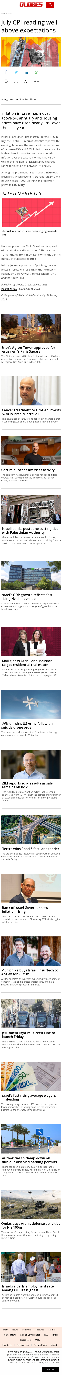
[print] (6, 82)
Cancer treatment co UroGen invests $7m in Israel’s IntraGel (31, 412)
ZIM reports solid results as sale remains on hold (27, 785)
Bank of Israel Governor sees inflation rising (25, 909)
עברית (37, 1339)
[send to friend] (16, 82)
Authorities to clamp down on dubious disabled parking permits (29, 1160)
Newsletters (10, 1334)
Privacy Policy (40, 1344)
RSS (46, 1334)
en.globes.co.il (9, 288)
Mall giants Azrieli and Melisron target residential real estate (27, 663)
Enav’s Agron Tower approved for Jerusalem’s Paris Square (28, 349)
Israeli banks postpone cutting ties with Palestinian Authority (30, 530)
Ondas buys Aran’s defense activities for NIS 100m (30, 1225)
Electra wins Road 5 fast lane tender (30, 849)
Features (40, 1329)
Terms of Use (23, 1344)
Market (51, 1329)
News (9, 13)
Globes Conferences (30, 1334)
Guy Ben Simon (28, 99)
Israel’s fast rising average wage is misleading (28, 1097)
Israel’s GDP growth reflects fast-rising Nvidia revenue (27, 597)
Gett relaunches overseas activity (28, 470)
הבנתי (50, 1369)
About (54, 1344)
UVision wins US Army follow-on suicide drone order (27, 725)
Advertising (7, 1344)
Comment (26, 1329)
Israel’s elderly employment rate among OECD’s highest (28, 1288)
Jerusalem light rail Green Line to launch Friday (28, 1035)
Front (3, 13)
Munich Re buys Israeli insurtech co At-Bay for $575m (29, 972)
